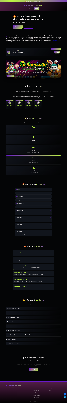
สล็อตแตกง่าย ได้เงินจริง (37, 395)
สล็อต (21, 40)
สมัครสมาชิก (50, 388)
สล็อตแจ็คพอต (36, 388)
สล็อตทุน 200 (36, 392)
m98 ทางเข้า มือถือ (54, 40)
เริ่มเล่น (30, 8)
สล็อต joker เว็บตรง (37, 397)
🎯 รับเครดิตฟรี (28, 26)
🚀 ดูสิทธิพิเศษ (18, 26)
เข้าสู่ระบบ (49, 390)
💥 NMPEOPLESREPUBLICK (33, 5)
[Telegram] (65, 397)
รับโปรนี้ (57, 52)
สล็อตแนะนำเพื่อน (36, 393)
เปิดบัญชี (36, 8)
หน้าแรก (35, 387)
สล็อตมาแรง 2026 (36, 390)
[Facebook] (65, 394)
